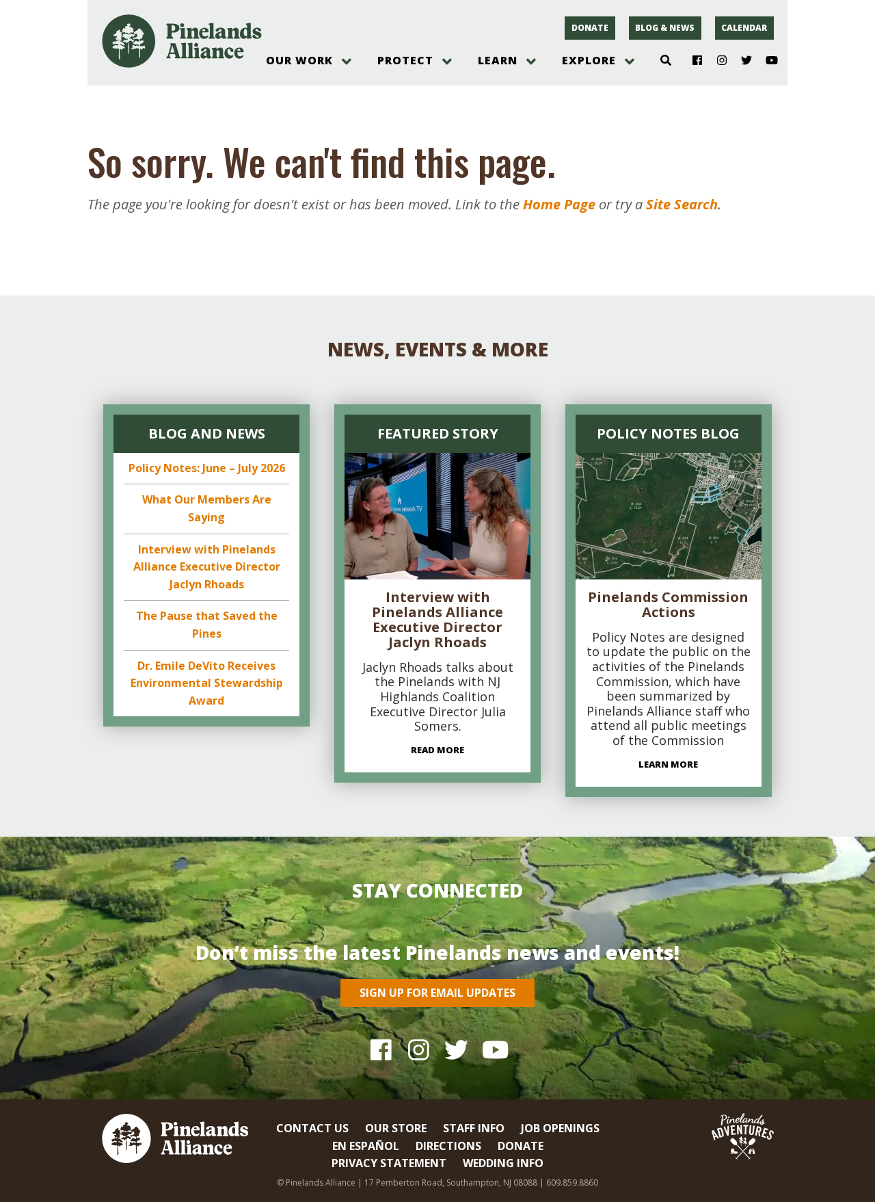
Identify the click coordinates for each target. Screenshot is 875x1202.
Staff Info (473, 1128)
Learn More (668, 764)
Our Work (299, 60)
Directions (448, 1145)
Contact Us (312, 1128)
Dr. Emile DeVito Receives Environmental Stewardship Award (207, 683)
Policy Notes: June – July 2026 (207, 467)
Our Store (396, 1128)
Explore (589, 60)
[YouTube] (766, 60)
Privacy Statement (389, 1163)
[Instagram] (716, 60)
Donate (589, 28)
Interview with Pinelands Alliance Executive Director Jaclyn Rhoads (206, 567)
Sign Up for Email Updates (437, 992)
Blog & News (665, 28)
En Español (365, 1145)
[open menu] (346, 61)
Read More (437, 750)
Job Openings (560, 1128)
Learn (497, 60)
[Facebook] (692, 60)
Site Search (682, 204)
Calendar (744, 28)
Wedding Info (503, 1163)
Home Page (559, 204)
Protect (405, 60)
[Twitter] (741, 60)
